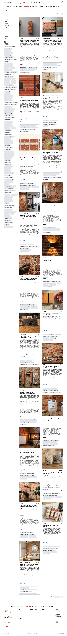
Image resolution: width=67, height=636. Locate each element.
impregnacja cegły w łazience (47, 177)
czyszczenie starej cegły (54, 120)
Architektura (7, 25)
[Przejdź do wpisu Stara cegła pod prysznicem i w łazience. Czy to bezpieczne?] (52, 139)
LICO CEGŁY (57, 620)
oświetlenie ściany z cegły (47, 281)
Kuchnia (6, 34)
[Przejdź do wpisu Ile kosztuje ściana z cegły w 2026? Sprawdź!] (52, 512)
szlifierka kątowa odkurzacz (24, 72)
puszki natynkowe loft (23, 127)
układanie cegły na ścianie (24, 188)
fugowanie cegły (45, 495)
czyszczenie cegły (51, 445)
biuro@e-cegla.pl (18, 3)
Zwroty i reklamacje (33, 615)
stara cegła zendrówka (24, 419)
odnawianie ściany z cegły (24, 306)
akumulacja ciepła (23, 473)
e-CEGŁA (5, 10)
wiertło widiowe (45, 392)
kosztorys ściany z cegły (52, 550)
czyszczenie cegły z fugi (47, 498)
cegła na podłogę (46, 336)
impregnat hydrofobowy (57, 177)
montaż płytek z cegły (23, 183)
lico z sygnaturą (28, 364)
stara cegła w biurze (23, 244)
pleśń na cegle (45, 179)
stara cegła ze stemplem (24, 362)
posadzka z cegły (53, 338)
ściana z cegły (22, 360)
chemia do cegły (23, 532)
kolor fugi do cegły (23, 534)
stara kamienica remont (24, 309)
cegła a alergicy (45, 122)
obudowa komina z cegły (24, 475)
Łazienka (6, 36)
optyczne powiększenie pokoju (25, 593)
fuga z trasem (48, 493)
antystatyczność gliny (52, 124)
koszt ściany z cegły (56, 546)
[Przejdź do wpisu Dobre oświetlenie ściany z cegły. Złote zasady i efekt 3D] (52, 245)
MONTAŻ (45, 6)
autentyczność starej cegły (24, 422)
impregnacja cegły (23, 304)
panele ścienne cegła (56, 230)
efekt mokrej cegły (46, 443)
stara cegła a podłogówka (54, 336)
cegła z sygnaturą (29, 360)
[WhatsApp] (43, 2)
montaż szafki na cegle (46, 390)
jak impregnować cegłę (53, 443)
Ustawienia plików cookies (46, 614)
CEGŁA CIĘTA (57, 613)
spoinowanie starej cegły (24, 537)
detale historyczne (35, 364)
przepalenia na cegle (32, 419)
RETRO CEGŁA (57, 614)
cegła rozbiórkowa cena (54, 548)
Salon (6, 38)
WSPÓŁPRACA (50, 6)
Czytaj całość (22, 62)
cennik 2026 (45, 550)
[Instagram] (34, 2)
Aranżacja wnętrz (7, 27)
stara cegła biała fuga (30, 534)
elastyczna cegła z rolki (52, 227)
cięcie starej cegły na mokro (32, 67)
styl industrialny (32, 129)
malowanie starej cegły (34, 307)
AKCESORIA (21, 6)
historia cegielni (22, 364)
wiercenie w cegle (46, 388)
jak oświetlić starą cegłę (56, 281)
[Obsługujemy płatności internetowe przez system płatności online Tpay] (33, 606)
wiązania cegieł (30, 183)
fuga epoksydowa (53, 175)
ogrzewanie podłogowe (50, 334)
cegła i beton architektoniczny (48, 65)
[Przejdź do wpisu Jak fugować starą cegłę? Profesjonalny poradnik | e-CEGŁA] (52, 459)
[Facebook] (31, 2)
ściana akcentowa (34, 593)
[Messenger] (40, 2)
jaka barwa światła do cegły (47, 286)
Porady (6, 21)
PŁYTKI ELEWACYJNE (33, 6)
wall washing (59, 283)
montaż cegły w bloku (23, 70)
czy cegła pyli (45, 445)
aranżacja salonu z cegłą (47, 67)
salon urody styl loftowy (24, 246)
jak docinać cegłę (31, 70)
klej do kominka (31, 475)
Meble (6, 29)
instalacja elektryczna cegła (32, 127)
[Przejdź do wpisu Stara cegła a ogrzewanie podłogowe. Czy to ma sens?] (52, 300)
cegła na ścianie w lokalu (24, 248)
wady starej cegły (33, 422)
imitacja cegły (45, 227)
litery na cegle (31, 362)
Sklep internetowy (54, 633)
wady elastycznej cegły (47, 232)
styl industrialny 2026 (57, 65)
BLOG (54, 6)
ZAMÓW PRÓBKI (15, 6)
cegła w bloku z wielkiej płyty (25, 589)
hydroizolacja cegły (46, 175)
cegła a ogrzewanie (23, 478)
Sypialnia (6, 23)
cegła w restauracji (31, 244)
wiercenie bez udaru (58, 392)
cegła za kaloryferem (30, 473)
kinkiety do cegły (53, 283)
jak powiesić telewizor (53, 388)
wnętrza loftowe (45, 69)
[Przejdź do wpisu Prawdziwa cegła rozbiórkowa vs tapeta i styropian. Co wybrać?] (52, 192)
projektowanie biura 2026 (24, 251)
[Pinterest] (37, 2)
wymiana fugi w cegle (33, 306)
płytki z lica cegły (23, 424)
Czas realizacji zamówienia (34, 614)
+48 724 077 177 (7, 624)
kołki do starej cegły (54, 390)
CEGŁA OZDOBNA (58, 615)
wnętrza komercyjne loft (33, 246)
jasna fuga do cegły (29, 591)
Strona (56, 13)
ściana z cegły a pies (52, 122)
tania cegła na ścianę (46, 553)
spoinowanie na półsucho (56, 493)
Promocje (56, 622)
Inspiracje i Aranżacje (8, 19)
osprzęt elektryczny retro (24, 131)
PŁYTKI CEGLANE (58, 616)
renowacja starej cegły (30, 304)
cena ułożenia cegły (46, 548)
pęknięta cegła (51, 392)
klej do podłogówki (46, 338)
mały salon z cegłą (34, 589)
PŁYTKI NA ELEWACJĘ (59, 617)
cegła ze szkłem (54, 67)
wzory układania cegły (24, 185)
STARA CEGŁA (9, 6)
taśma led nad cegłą (46, 283)
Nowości (56, 621)
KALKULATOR (41, 6)
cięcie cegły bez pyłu (23, 67)
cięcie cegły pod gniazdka (24, 129)
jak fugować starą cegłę (53, 495)
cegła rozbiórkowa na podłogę (48, 339)
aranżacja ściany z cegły (33, 537)
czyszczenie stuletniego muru (25, 307)
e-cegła (44, 334)
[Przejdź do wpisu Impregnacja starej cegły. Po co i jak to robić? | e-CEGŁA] (52, 405)
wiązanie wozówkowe (31, 185)
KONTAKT (58, 6)
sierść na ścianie (45, 124)
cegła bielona (22, 591)
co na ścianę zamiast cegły (47, 230)
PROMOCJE (27, 6)
